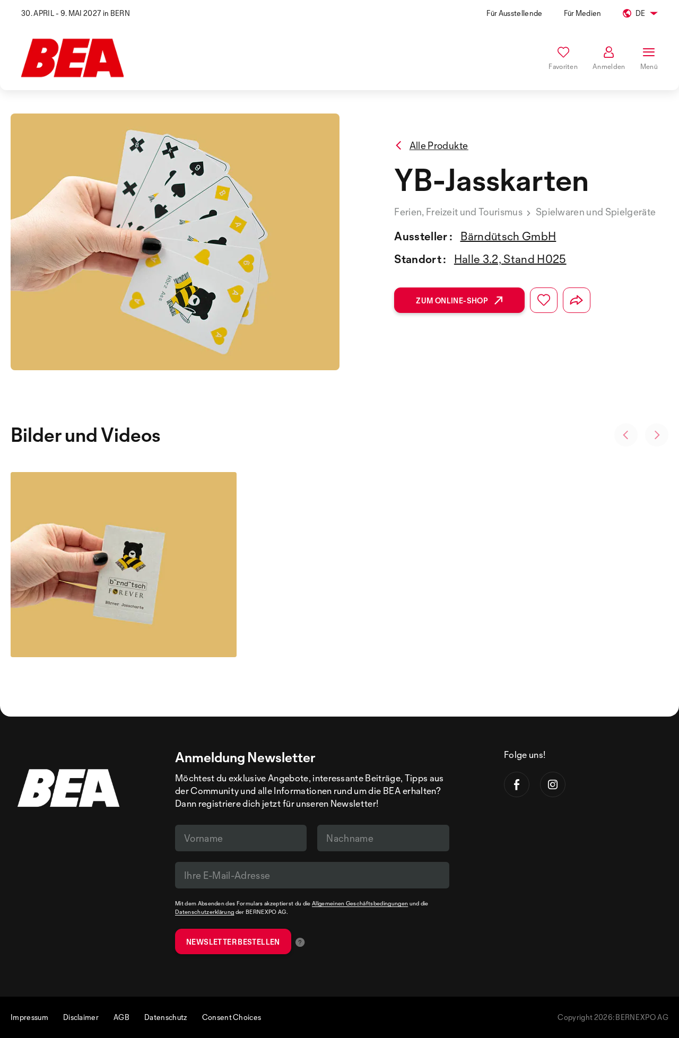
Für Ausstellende (514, 13)
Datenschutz (165, 1017)
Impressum (29, 1017)
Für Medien (583, 13)
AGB (121, 1017)
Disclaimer (81, 1017)
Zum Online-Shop (452, 300)
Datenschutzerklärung (204, 911)
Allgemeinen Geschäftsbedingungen (360, 903)
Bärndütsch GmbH (508, 236)
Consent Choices (232, 1017)
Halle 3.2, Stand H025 (510, 259)
